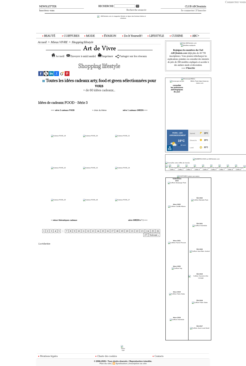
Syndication (121, 363)
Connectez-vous (235, 2)
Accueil (42, 42)
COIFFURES (71, 35)
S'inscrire (201, 10)
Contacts (158, 356)
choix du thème (100, 110)
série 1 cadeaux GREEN (133, 110)
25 (152, 231)
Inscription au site (138, 363)
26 (157, 231)
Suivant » (154, 234)
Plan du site (105, 363)
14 (98, 231)
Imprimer (107, 56)
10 (79, 231)
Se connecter (187, 10)
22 (137, 231)
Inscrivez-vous (46, 10)
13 (93, 231)
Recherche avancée (136, 9)
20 (127, 231)
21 (132, 231)
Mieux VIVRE (59, 42)
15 (103, 231)
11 (84, 231)
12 (88, 231)
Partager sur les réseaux (133, 56)
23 (142, 231)
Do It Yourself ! (132, 35)
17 (112, 231)
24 (147, 231)
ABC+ (195, 35)
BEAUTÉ (49, 35)
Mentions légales (48, 356)
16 (107, 231)
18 (117, 231)
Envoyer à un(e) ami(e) (83, 56)
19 (122, 231)
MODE (90, 35)
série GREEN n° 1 (136, 220)
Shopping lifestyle (82, 42)
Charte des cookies (107, 356)
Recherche (106, 6)
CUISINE (177, 35)
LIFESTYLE (156, 35)
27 (145, 234)
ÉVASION (109, 35)
